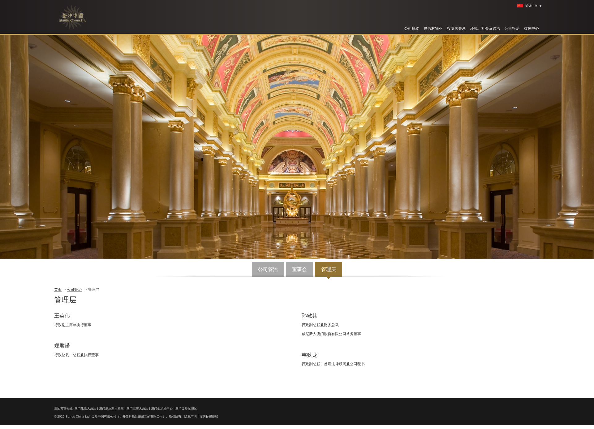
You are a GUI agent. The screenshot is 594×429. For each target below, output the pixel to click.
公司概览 (411, 28)
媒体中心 (531, 28)
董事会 (299, 269)
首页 (58, 289)
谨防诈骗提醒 (209, 416)
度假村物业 (433, 28)
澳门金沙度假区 (186, 408)
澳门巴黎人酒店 (137, 408)
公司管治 (512, 28)
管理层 (328, 269)
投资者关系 (456, 28)
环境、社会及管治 (485, 28)
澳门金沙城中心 (162, 408)
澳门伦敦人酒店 (85, 408)
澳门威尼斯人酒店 (111, 408)
